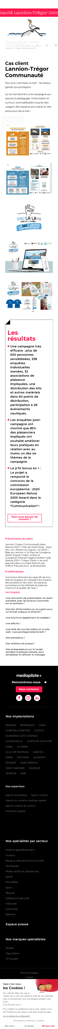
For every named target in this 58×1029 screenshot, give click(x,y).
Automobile (12, 909)
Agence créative (39, 795)
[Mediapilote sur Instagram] (28, 698)
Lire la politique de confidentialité (16, 1016)
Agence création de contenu (21, 805)
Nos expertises (15, 786)
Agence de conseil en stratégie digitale (26, 800)
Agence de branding (16, 795)
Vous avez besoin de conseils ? (24, 518)
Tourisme (10, 855)
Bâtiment (11, 914)
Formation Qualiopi (15, 811)
